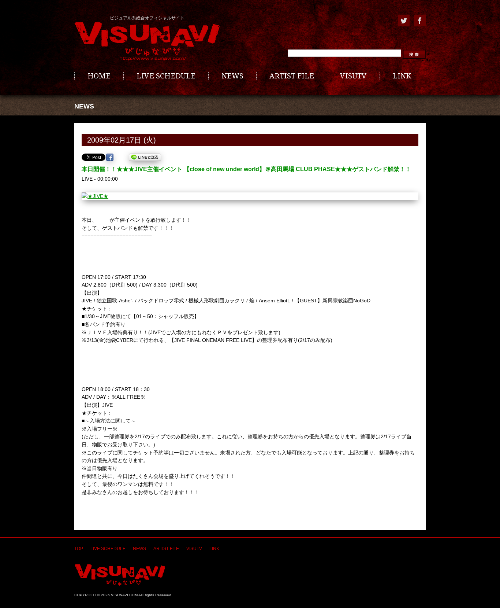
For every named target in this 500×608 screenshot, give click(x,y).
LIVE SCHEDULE (166, 76)
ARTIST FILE (291, 76)
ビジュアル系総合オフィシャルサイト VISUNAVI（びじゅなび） (147, 41)
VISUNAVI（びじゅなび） (119, 575)
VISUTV (353, 76)
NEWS (232, 76)
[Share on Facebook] (109, 157)
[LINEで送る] (145, 157)
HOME (99, 76)
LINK (402, 76)
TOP (78, 548)
